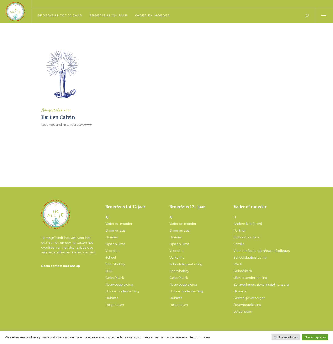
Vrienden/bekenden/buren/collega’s (262, 251)
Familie (239, 244)
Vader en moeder (118, 224)
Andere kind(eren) (248, 224)
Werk (238, 264)
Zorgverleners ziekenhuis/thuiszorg (261, 284)
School (110, 257)
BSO (108, 271)
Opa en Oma (115, 244)
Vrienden (112, 251)
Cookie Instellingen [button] (286, 337)
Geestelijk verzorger (249, 298)
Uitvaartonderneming (122, 291)
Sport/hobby (115, 264)
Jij (106, 217)
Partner (240, 230)
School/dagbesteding (185, 264)
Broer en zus (115, 230)
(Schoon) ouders (246, 237)
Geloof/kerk (114, 278)
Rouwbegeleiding (119, 284)
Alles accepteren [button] (315, 337)
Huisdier (111, 237)
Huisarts (111, 298)
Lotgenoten (114, 305)
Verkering (177, 257)
